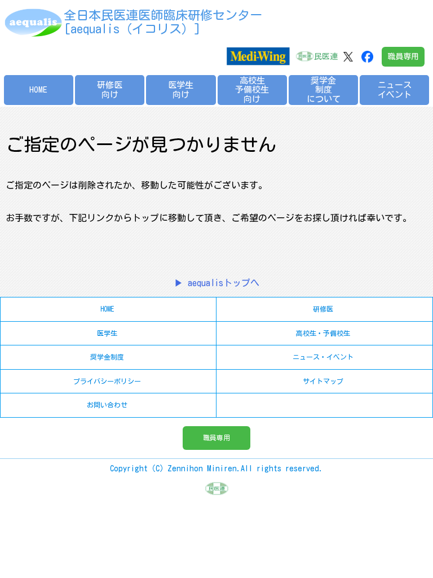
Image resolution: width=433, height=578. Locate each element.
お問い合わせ (107, 404)
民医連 (326, 56)
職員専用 (403, 56)
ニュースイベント (395, 90)
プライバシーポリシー (107, 381)
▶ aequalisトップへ (216, 282)
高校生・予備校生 (323, 333)
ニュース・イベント (323, 356)
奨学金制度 (107, 356)
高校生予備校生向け (252, 89)
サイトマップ (323, 381)
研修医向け (109, 90)
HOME (38, 89)
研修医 (323, 308)
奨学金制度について (324, 89)
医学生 (107, 333)
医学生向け (180, 90)
